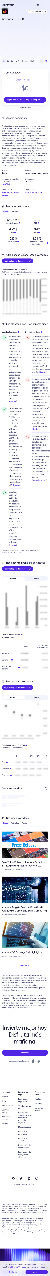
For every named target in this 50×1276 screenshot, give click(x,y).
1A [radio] (22, 61)
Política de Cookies (17, 1267)
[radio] (42, 61)
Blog (4, 1101)
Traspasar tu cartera (7, 1118)
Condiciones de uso (24, 1107)
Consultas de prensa (40, 1109)
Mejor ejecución (24, 1127)
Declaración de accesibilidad (24, 1146)
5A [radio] (26, 61)
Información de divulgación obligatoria (24, 1154)
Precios (5, 1097)
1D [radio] (4, 61)
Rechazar (13, 1272)
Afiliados (38, 1103)
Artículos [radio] (15, 823)
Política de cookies (22, 1139)
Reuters (12, 401)
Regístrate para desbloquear (16, 261)
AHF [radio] (17, 61)
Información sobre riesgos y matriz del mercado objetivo (24, 1118)
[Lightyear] (8, 4)
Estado (5, 1124)
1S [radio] (8, 61)
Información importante (23, 1100)
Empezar (25, 1053)
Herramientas (7, 1105)
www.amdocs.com (33, 192)
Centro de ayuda (6, 1111)
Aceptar (36, 1272)
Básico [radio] (5, 211)
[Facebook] (13, 1178)
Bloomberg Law (39, 480)
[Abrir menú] (46, 5)
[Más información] (46, 788)
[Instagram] (36, 1178)
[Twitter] (21, 1178)
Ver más (23, 965)
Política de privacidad (22, 1132)
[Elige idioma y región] (37, 4)
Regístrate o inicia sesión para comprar (23, 100)
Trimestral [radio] (13, 579)
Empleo (38, 1099)
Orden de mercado (23, 80)
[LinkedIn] (28, 1178)
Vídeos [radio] (24, 823)
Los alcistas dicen (9, 332)
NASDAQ (6, 184)
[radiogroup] (18, 61)
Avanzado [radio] (15, 211)
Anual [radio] (36, 579)
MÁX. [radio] (32, 61)
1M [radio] (12, 61)
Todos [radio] (5, 823)
